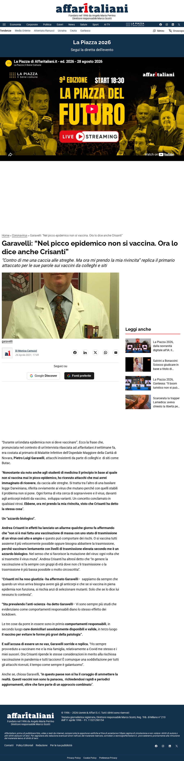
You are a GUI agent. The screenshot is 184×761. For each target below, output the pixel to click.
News (71, 24)
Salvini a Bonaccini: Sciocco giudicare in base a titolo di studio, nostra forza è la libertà (166, 365)
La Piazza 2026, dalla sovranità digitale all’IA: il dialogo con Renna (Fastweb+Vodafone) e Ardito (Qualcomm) (166, 346)
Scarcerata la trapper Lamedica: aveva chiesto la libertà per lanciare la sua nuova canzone (166, 402)
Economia (15, 24)
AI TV (107, 24)
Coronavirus (19, 235)
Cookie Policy (89, 758)
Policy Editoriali (24, 745)
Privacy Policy (74, 758)
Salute (83, 24)
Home (5, 235)
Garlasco (85, 30)
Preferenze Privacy (108, 758)
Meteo (160, 30)
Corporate (32, 24)
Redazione (41, 745)
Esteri (60, 24)
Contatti (8, 745)
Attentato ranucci (44, 30)
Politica (47, 24)
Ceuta (73, 30)
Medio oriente (22, 30)
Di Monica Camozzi (26, 350)
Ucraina (62, 30)
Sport (96, 24)
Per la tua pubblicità (61, 745)
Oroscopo (178, 30)
